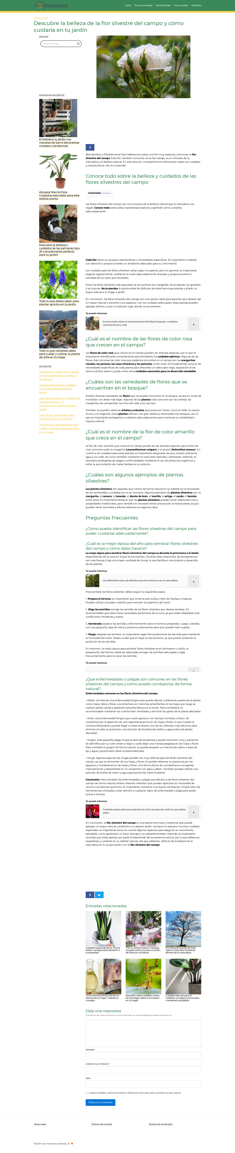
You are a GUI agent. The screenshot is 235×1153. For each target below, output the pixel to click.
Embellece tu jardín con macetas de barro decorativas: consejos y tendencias (59, 375)
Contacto (196, 5)
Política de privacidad (160, 1124)
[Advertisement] (143, 122)
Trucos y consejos (143, 5)
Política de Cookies (102, 1124)
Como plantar (163, 5)
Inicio (128, 5)
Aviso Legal (40, 1124)
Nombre (91, 1050)
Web (88, 1078)
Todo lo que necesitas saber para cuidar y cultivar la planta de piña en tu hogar (59, 428)
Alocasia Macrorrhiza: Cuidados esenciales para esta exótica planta (58, 389)
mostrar (106, 193)
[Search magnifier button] (78, 44)
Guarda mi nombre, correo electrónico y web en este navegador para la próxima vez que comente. (135, 1093)
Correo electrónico (98, 1064)
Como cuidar (181, 5)
